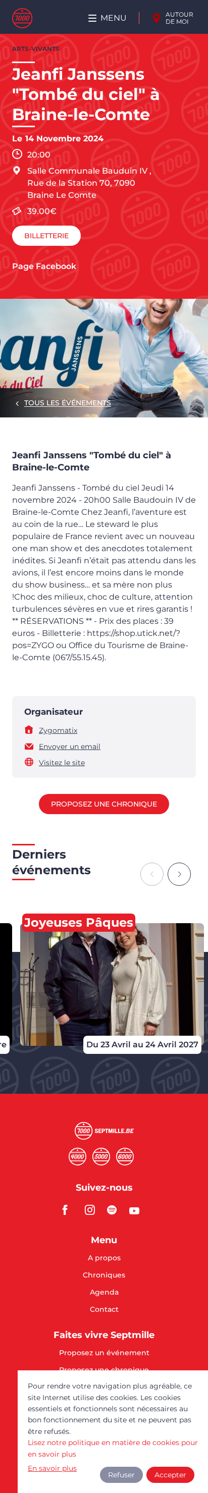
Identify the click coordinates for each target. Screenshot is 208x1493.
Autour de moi (179, 18)
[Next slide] (179, 874)
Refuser (121, 1474)
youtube (137, 1210)
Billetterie (46, 235)
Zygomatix (58, 730)
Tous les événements (67, 402)
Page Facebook (44, 266)
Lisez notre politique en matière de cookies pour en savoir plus (113, 1448)
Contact (104, 1309)
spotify (115, 1210)
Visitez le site (62, 762)
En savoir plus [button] (52, 1468)
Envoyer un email (69, 746)
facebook (71, 1210)
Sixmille (125, 1156)
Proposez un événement (104, 1353)
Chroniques (104, 1275)
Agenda (104, 1293)
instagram (93, 1210)
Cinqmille (101, 1156)
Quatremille (77, 1156)
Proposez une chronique (104, 804)
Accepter (170, 1474)
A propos (104, 1258)
